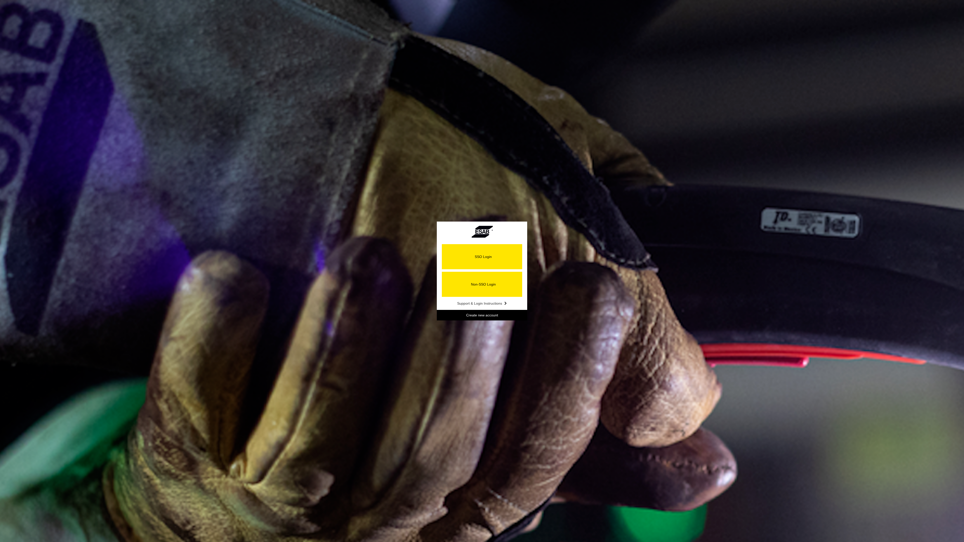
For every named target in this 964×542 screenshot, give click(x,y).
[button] (482, 256)
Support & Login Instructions (480, 303)
